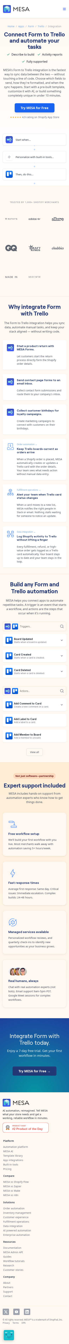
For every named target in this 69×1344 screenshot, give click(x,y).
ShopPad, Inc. (56, 1319)
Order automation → (27, 444)
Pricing (7, 1169)
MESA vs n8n (10, 1195)
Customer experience (15, 1217)
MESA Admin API (13, 1252)
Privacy (6, 1322)
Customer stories (13, 1270)
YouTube (16, 1312)
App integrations (13, 1160)
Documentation (12, 1247)
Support (8, 1291)
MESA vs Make (11, 1190)
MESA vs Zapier (12, 1186)
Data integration (13, 1226)
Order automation (14, 1208)
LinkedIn (27, 1312)
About (6, 1282)
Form (31, 26)
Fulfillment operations (16, 1221)
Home (11, 26)
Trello (41, 26)
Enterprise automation (16, 1235)
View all (34, 752)
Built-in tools (10, 1164)
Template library (13, 1155)
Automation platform (15, 1146)
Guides (7, 1256)
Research (8, 1265)
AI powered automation (17, 1230)
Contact (7, 1296)
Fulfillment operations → (29, 489)
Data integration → (26, 531)
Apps (21, 26)
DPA (24, 1322)
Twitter (6, 1312)
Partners (8, 1287)
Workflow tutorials (14, 1261)
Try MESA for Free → (34, 1071)
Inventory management (17, 1212)
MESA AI (8, 1151)
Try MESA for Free (34, 108)
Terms (16, 1322)
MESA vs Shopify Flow (16, 1181)
